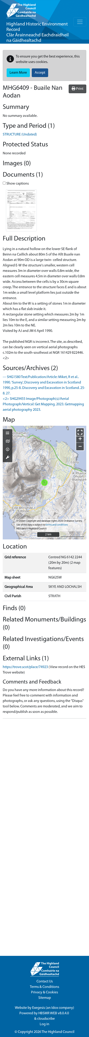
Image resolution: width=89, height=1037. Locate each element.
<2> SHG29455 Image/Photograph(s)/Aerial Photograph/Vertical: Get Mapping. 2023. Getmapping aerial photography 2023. (43, 404)
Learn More (18, 73)
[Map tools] (7, 458)
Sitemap (44, 998)
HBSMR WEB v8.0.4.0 (54, 1013)
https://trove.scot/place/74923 (25, 667)
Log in (44, 1024)
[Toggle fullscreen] (80, 432)
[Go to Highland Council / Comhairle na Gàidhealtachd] (21, 9)
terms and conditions (57, 525)
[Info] (7, 450)
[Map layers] (7, 433)
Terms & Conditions (44, 987)
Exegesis (38, 1008)
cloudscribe (46, 1019)
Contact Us (45, 981)
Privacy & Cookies (44, 992)
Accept (40, 73)
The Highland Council (58, 1032)
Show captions (17, 183)
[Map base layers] (7, 442)
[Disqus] (44, 779)
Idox (54, 1008)
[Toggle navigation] (79, 21)
